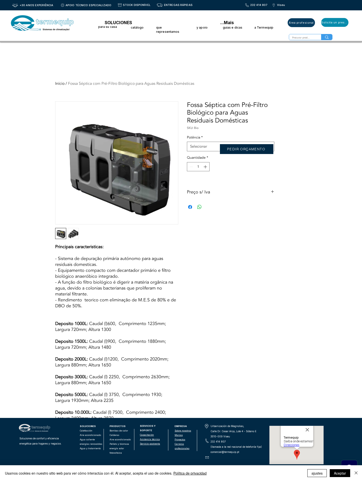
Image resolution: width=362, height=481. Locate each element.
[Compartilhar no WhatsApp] (199, 207)
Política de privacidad (190, 473)
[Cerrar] (356, 473)
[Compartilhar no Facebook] (190, 207)
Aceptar (340, 473)
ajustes (317, 473)
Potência (195, 137)
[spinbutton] (198, 166)
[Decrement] (191, 166)
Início (60, 83)
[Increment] (206, 166)
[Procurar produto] (326, 37)
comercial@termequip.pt (225, 451)
